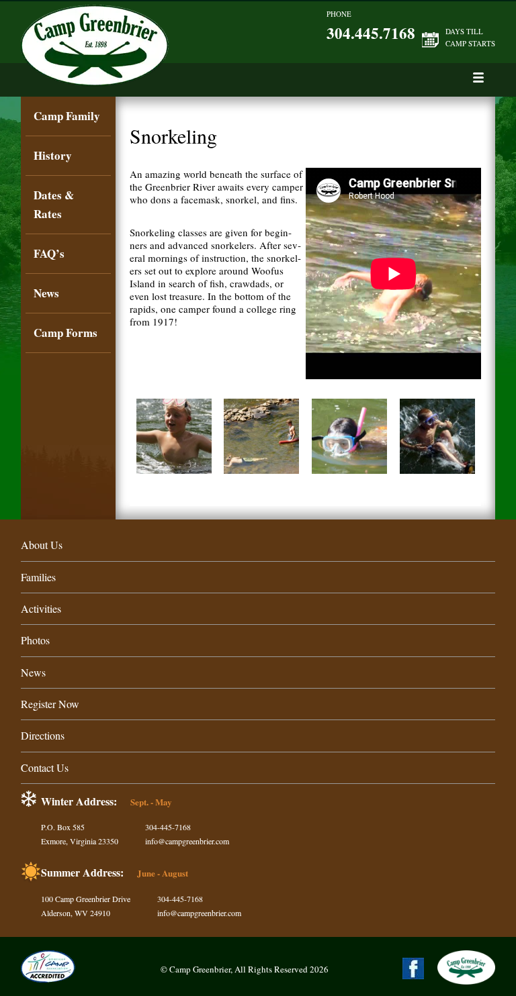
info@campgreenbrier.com (187, 841)
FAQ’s (49, 253)
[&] (478, 77)
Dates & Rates (54, 204)
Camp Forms (65, 332)
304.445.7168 (371, 32)
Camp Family (67, 115)
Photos (35, 640)
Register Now (50, 704)
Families (38, 577)
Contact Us (45, 767)
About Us (41, 545)
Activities (41, 608)
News (46, 293)
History (53, 155)
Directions (42, 735)
